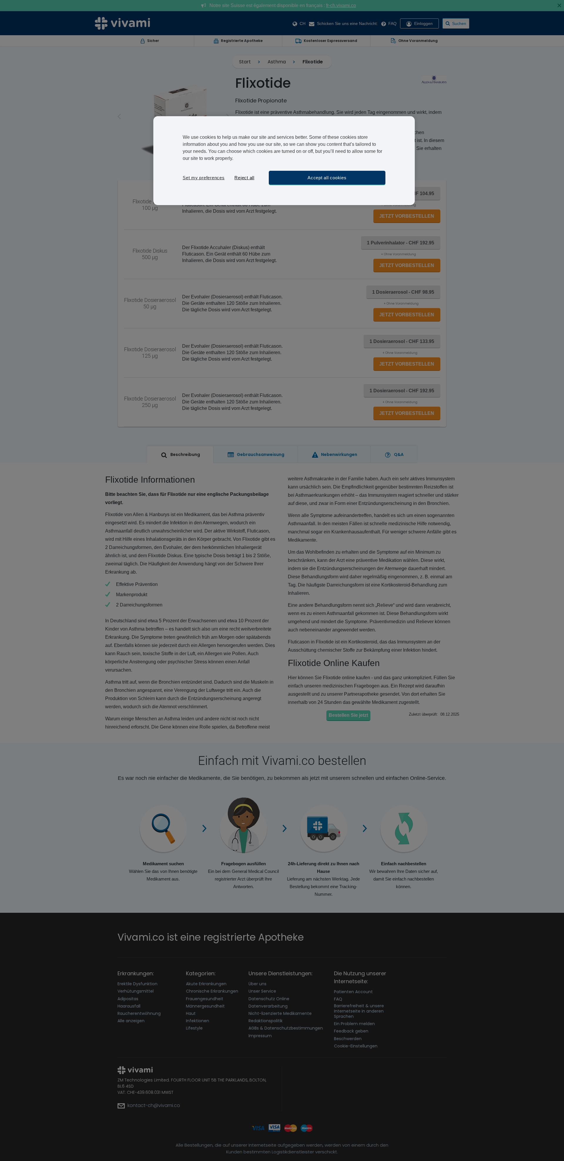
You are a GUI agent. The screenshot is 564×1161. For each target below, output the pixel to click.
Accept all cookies (327, 177)
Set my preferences (204, 177)
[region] (284, 160)
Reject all (244, 177)
